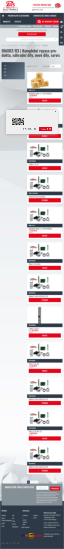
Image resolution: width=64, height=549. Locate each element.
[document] (32, 123)
